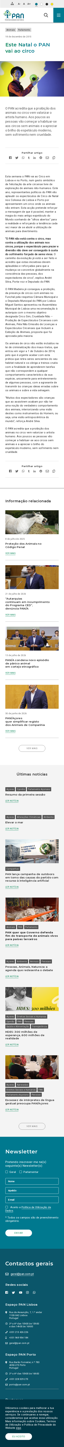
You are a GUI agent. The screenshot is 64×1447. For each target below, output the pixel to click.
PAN (20, 927)
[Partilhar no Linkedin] (34, 158)
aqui (18, 1427)
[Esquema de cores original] (36, 4)
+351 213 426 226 (18, 1332)
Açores (10, 789)
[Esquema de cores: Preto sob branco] (41, 4)
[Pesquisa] (46, 15)
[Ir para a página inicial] (14, 15)
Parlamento (24, 30)
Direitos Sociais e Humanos (31, 1016)
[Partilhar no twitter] (17, 158)
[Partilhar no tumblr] (28, 158)
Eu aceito (18, 1436)
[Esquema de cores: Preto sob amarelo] (52, 4)
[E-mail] (32, 1199)
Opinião (21, 789)
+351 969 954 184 (18, 1337)
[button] (58, 15)
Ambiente (49, 817)
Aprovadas (22, 1085)
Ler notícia (11, 801)
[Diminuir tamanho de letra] (19, 4)
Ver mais (10, 553)
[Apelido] (32, 1190)
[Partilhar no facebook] (11, 158)
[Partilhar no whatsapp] (23, 158)
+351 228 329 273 (18, 1379)
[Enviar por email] (47, 158)
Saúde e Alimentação (17, 1026)
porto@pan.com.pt (19, 1384)
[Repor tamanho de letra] (24, 4)
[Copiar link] (53, 158)
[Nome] (32, 1181)
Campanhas (12, 869)
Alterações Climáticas (28, 817)
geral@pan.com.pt (22, 1274)
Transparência (39, 1026)
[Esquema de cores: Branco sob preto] (47, 4)
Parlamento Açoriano (39, 789)
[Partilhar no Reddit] (41, 158)
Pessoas (46, 961)
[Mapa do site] (12, 3)
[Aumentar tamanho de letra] (29, 4)
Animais (10, 30)
